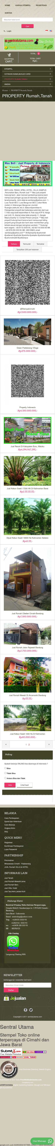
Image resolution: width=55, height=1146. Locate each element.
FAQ (6, 831)
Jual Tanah (8, 878)
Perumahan (9, 860)
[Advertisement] (27, 130)
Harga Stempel (23, 5)
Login (8, 31)
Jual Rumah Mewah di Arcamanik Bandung (27, 695)
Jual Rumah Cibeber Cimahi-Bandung (27, 613)
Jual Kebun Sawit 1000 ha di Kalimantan (27, 734)
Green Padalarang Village (27, 348)
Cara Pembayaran (11, 818)
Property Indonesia (27, 407)
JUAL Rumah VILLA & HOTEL (16, 867)
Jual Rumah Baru (11, 884)
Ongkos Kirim (9, 828)
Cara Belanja (9, 824)
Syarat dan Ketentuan (13, 821)
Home (7, 5)
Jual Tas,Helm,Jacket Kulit (14, 891)
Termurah (27, 244)
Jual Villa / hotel (10, 888)
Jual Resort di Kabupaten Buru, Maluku (27, 446)
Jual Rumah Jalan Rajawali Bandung (27, 647)
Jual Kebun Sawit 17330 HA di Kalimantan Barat (27, 488)
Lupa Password (10, 849)
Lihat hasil (25, 785)
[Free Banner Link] (40, 1051)
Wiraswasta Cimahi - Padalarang (17, 863)
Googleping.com (27, 1082)
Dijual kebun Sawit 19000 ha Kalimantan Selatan (27, 538)
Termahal (40, 244)
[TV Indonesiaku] (18, 1057)
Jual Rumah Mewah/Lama (14, 881)
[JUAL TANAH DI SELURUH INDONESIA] (30, 1057)
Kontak (8, 13)
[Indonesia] (47, 31)
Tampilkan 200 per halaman (27, 249)
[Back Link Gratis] (6, 1057)
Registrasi (41, 5)
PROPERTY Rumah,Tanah (21, 90)
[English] (51, 31)
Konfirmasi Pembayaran (14, 846)
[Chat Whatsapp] (50, 1141)
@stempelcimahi (27, 309)
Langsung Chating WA (16, 954)
